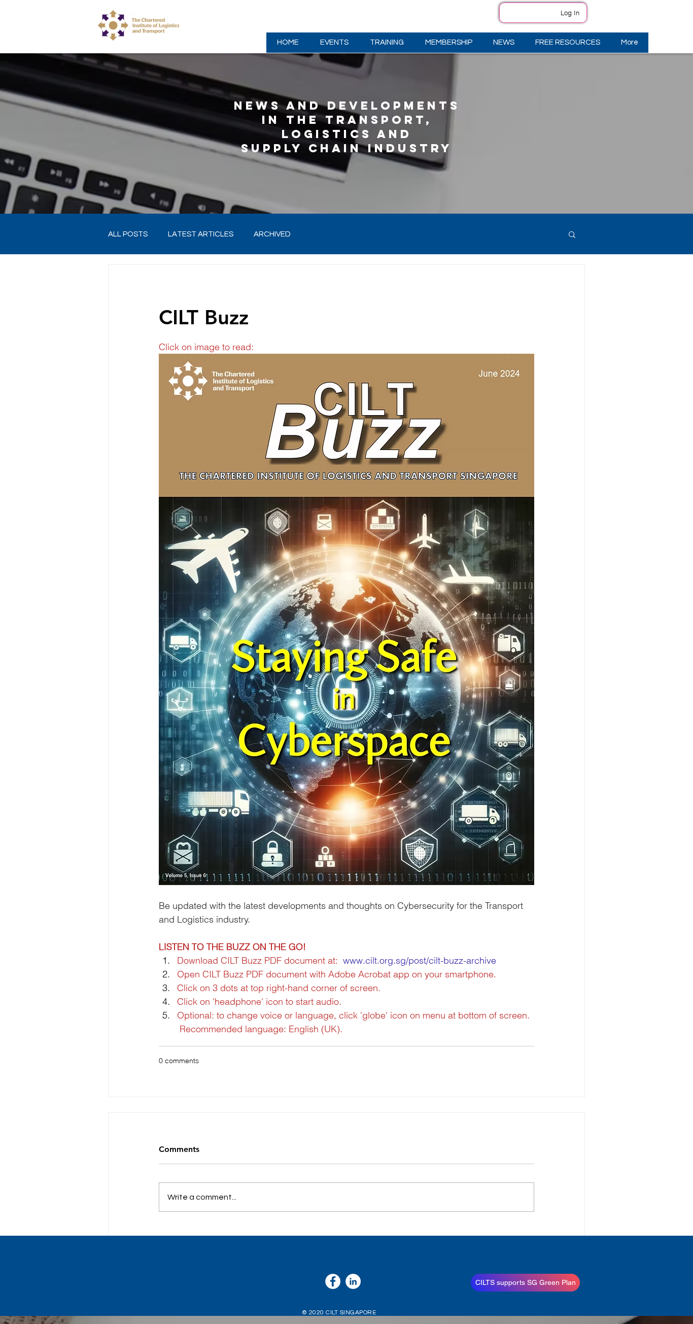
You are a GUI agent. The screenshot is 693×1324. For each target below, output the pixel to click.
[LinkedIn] (353, 1281)
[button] (334, 42)
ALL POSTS (128, 234)
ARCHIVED (272, 234)
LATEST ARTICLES (200, 234)
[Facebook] (332, 1281)
